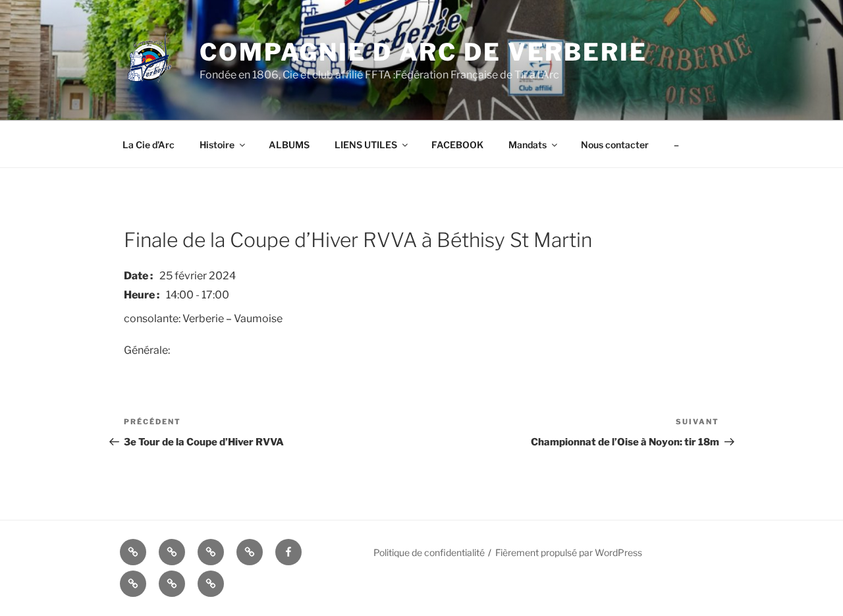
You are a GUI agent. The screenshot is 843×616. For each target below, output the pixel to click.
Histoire (217, 144)
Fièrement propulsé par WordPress (568, 552)
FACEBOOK (457, 144)
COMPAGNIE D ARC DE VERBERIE (423, 52)
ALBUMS (289, 144)
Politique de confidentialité (429, 552)
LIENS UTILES (366, 144)
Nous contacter (615, 144)
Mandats (527, 144)
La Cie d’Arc (148, 144)
